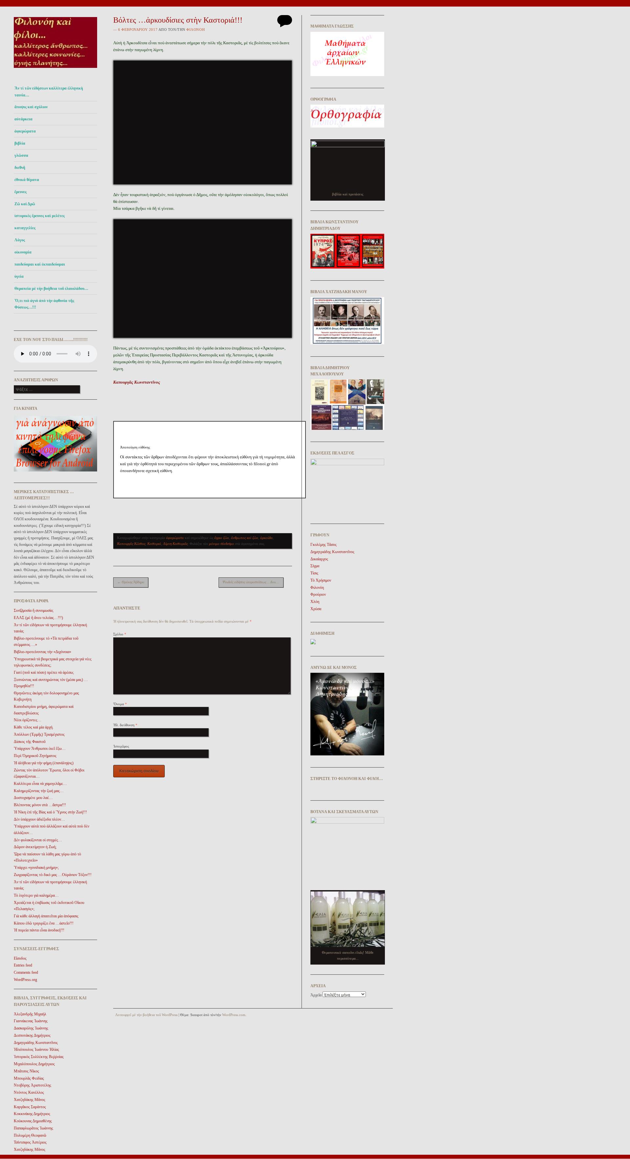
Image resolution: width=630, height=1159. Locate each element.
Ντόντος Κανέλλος (29, 1092)
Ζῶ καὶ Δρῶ (24, 204)
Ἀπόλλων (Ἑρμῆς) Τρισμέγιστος (39, 734)
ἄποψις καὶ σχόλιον (31, 107)
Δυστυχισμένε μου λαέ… (33, 797)
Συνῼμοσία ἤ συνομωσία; (33, 610)
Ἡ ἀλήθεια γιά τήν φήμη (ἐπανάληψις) (44, 763)
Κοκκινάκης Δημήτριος (32, 1113)
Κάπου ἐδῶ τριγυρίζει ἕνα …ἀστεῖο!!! (44, 923)
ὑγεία (19, 276)
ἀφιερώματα (25, 131)
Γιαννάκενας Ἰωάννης (31, 1021)
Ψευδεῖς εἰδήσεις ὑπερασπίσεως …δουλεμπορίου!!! (253, 582)
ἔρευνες (20, 192)
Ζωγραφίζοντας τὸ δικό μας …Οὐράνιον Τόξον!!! (53, 874)
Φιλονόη (195, 29)
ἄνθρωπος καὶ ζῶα (244, 538)
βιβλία (19, 143)
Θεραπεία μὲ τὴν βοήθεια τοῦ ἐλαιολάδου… (51, 288)
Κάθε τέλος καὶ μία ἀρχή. (33, 727)
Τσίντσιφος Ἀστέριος (30, 1142)
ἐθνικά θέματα (26, 179)
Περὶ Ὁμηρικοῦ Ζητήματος (35, 755)
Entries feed (23, 965)
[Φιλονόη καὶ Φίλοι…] (55, 69)
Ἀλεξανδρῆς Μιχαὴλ (30, 1014)
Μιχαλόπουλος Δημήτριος (34, 1064)
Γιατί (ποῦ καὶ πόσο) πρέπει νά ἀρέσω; (44, 672)
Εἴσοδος (20, 958)
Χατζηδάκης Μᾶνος (29, 1099)
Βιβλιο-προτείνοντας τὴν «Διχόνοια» (42, 651)
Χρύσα (315, 609)
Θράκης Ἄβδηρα (130, 582)
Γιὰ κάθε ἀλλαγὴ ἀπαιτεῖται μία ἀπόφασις (46, 916)
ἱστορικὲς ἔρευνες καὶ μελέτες (39, 215)
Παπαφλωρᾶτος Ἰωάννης (33, 1128)
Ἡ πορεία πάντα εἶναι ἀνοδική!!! (39, 930)
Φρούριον (318, 594)
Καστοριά (154, 544)
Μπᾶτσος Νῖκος (26, 1071)
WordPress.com (233, 1015)
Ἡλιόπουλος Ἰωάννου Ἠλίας (36, 1049)
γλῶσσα (21, 155)
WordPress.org (25, 979)
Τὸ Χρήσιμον (320, 580)
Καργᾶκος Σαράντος (30, 1107)
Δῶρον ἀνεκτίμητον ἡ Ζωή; (35, 847)
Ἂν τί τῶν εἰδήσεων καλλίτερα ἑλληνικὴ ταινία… (48, 91)
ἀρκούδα (266, 538)
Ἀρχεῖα (316, 995)
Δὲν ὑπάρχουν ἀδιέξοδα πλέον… (39, 819)
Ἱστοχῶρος (121, 746)
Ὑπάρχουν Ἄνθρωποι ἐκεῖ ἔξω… (40, 748)
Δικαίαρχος (319, 559)
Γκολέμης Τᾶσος (323, 544)
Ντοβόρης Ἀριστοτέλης (32, 1085)
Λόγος (19, 240)
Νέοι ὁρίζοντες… (27, 720)
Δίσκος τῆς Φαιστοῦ (30, 741)
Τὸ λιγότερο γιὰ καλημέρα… (36, 895)
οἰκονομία (23, 252)
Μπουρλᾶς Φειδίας (29, 1078)
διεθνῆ (19, 167)
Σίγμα (314, 566)
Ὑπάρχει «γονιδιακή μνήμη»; (36, 867)
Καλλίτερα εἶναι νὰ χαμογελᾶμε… (40, 783)
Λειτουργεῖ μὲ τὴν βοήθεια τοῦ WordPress (146, 1015)
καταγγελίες (24, 228)
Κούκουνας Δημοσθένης (33, 1121)
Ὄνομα (120, 704)
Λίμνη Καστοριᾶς (175, 544)
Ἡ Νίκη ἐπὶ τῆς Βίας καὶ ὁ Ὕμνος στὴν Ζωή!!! (50, 812)
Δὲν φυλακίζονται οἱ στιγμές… (38, 840)
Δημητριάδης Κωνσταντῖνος (36, 1042)
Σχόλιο (119, 634)
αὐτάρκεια (23, 119)
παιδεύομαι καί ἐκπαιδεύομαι (39, 264)
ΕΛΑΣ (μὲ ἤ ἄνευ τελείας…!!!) (38, 617)
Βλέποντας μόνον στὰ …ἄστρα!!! (40, 805)
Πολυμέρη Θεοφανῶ (30, 1135)
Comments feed (26, 972)
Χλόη (314, 601)
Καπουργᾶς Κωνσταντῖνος (136, 382)
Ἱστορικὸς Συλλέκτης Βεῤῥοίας (39, 1056)
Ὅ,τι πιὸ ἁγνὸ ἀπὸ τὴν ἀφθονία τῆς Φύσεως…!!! (44, 304)
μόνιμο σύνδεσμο (221, 544)
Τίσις (314, 573)
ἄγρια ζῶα (221, 538)
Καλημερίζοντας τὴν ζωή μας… (39, 791)
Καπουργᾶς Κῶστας (131, 544)
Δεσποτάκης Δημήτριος (32, 1035)
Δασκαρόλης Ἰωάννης (31, 1028)
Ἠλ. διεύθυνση (125, 725)
